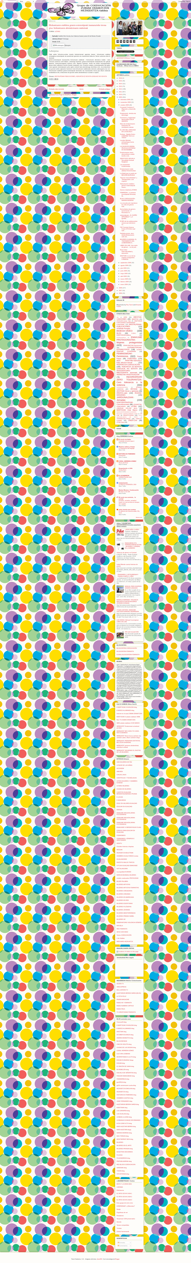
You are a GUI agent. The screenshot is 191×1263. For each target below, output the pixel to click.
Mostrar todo (139, 517)
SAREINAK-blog (122, 1167)
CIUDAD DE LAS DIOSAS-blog (126, 1047)
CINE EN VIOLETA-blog (124, 1044)
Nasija (118, 1209)
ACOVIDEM (120, 768)
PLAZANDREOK (124, 475)
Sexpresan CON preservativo (126, 1219)
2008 (120, 288)
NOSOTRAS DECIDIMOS (125, 1152)
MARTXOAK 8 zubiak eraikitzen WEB (128, 717)
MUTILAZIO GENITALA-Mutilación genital (127, 413)
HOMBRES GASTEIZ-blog (125, 1098)
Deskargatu (67, 45)
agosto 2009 (124, 265)
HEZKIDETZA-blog (122, 1092)
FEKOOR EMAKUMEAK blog (126, 1076)
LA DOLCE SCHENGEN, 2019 (127, 484)
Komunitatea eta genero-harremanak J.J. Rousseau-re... (128, 210)
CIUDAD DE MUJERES (124, 789)
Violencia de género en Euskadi (126, 552)
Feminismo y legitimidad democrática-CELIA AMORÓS (127, 119)
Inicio (81, 89)
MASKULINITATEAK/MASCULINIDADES (126, 412)
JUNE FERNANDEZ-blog (124, 1101)
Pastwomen (122, 455)
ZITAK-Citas (120, 422)
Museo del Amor (123, 463)
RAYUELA (120, 925)
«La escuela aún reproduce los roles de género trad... (128, 204)
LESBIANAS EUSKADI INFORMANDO (128, 1120)
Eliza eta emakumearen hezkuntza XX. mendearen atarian (127, 125)
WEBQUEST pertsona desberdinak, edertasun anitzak (128, 746)
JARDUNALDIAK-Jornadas (125, 398)
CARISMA (120, 1187)
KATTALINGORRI (122, 868)
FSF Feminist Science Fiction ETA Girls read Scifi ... (127, 229)
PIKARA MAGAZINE (123, 999)
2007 (120, 290)
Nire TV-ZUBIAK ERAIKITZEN (126, 720)
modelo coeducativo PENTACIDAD (127, 878)
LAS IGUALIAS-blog (123, 1114)
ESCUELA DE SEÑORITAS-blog (127, 1073)
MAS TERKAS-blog (123, 1136)
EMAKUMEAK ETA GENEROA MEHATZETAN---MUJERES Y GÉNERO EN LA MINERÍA (133, 545)
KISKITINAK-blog (122, 1107)
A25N (125, 317)
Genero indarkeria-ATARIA (128, 190)
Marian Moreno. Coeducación (129, 490)
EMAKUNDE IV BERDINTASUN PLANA (129, 827)
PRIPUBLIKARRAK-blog (124, 1161)
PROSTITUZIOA (128, 415)
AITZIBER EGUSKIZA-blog (125, 1034)
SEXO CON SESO (122, 932)
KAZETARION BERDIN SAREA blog (128, 1104)
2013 (120, 86)
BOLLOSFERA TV (122, 990)
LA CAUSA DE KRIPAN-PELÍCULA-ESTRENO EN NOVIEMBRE (127, 148)
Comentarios (123, 1245)
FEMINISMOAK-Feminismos (125, 354)
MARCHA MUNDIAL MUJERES (126, 875)
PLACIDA (119, 1155)
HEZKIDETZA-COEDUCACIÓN (128, 365)
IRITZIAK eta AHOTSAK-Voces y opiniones (129, 390)
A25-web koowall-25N (132, 632)
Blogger (117, 1259)
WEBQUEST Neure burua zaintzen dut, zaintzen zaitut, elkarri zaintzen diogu (129, 736)
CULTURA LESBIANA (123, 1054)
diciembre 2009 (125, 99)
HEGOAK (119, 849)
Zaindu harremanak (123, 1231)
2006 (120, 293)
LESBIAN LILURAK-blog (124, 1117)
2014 (120, 83)
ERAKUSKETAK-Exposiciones (132, 345)
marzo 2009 (124, 279)
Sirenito (119, 1222)
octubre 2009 (124, 105)
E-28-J (134, 333)
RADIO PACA (121, 1009)
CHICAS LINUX (121, 774)
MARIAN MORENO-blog (124, 1133)
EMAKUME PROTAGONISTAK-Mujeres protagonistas (129, 340)
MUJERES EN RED (123, 900)
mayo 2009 (124, 273)
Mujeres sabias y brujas (127, 447)
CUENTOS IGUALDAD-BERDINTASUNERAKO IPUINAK (127, 793)
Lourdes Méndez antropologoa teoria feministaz (127, 142)
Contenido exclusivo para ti (126, 441)
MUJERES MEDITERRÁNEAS (126, 913)
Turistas (119, 1228)
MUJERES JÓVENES (123, 910)
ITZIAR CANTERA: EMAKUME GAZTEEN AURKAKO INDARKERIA (128, 610)
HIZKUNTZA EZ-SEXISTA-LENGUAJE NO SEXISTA (91, 76)
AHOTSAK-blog (121, 1031)
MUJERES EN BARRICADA (125, 897)
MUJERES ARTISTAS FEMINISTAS (128, 887)
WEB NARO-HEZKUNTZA (125, 941)
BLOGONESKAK (122, 1041)
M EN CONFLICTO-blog (124, 1123)
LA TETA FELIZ (121, 996)
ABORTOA (135, 319)
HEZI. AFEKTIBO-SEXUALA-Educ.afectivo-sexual (129, 362)
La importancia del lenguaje (126, 448)
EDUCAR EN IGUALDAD (124, 806)
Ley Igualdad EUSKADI (124, 872)
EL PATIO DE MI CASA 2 (124, 1196)
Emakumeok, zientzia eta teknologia (128, 114)
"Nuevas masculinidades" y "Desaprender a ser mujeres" (128, 179)
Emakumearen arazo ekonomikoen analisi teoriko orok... (127, 154)
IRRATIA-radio (122, 393)
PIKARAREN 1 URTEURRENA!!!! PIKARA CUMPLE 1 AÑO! (128, 575)
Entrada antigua (104, 89)
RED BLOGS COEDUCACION (126, 1164)
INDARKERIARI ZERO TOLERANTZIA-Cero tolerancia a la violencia (129, 381)
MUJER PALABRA (122, 881)
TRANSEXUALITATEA (123, 418)
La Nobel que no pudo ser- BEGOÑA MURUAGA (128, 174)
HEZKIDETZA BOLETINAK (125, 853)
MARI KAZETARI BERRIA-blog (126, 1126)
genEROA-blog (121, 1082)
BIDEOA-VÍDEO (125, 331)
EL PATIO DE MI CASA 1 (124, 1193)
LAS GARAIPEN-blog (123, 1110)
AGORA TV (120, 983)
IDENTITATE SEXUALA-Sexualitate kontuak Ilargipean (127, 160)
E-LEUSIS (120, 797)
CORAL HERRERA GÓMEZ (127, 461)
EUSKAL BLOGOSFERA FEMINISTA (128, 654)
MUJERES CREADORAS (124, 891)
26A (117, 317)
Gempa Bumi (122, 470)
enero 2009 (124, 284)
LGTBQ (134, 406)
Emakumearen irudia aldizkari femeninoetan (128, 169)
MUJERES (120, 1142)
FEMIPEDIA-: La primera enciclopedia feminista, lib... (128, 194)
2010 (120, 94)
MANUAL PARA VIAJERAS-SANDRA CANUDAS (133, 587)
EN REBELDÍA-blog (123, 1069)
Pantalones (120, 1215)
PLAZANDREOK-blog (123, 1158)
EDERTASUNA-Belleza (124, 335)
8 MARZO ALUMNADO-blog (125, 710)
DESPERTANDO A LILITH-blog (126, 1057)
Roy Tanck (129, 305)
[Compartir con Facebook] (56, 79)
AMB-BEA (120, 771)
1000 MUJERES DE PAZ (124, 762)
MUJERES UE (121, 919)
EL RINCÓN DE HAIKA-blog (125, 1066)
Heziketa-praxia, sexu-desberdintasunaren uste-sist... (127, 235)
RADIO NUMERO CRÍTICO (125, 1006)
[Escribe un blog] (52, 79)
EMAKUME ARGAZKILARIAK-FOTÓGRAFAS (126, 813)
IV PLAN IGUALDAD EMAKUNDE (127, 865)
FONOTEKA (131, 359)
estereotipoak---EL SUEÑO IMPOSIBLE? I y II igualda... (128, 216)
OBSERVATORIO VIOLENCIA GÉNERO (129, 922)
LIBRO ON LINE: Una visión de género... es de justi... (129, 246)
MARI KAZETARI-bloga (124, 1129)
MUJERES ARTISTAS (123, 884)
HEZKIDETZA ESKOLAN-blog (126, 1088)
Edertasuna (120, 1190)
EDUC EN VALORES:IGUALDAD (127, 803)
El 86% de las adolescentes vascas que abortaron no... (128, 222)
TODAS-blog (121, 1171)
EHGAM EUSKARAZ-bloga (125, 1060)
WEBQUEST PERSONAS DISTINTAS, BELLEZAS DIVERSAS (128, 741)
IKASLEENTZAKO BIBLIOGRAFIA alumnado (127, 372)
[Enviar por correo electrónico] (50, 79)
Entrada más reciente (56, 89)
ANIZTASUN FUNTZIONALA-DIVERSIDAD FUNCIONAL (129, 322)
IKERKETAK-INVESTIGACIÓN (128, 375)
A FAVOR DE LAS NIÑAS (124, 765)
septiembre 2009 (126, 262)
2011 (120, 92)
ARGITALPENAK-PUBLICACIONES (64, 76)
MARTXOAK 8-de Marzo (127, 410)
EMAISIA (119, 809)
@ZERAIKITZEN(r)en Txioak (126, 58)
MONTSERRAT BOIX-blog (125, 1139)
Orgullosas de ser (122, 1212)
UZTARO (57, 31)
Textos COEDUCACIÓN (124, 935)
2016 (120, 78)
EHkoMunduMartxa (121, 337)
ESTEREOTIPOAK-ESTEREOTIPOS (129, 349)
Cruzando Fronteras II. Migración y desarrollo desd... (127, 108)
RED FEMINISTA (122, 929)
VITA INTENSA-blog (123, 1174)
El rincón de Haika (125, 439)
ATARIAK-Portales (123, 329)
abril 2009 (123, 276)
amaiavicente (123, 483)
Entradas (122, 1242)
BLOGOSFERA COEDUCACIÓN (127, 648)
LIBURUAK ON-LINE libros (127, 408)
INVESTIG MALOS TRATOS (125, 862)
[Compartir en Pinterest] (57, 79)
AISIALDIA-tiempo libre (124, 321)
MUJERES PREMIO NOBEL (125, 916)
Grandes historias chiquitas (125, 846)
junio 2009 (123, 271)
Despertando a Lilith (126, 468)
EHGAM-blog (121, 1063)
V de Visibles (121, 938)
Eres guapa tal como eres (125, 1203)
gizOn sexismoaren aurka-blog (126, 1085)
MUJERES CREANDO (123, 894)
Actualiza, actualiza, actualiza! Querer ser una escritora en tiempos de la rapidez (129, 502)
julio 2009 (123, 268)
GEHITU (119, 843)
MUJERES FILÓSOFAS (124, 906)
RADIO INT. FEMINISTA (124, 1002)
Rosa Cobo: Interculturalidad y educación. (126, 251)
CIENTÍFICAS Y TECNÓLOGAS (127, 778)
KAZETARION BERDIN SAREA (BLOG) (129, 993)
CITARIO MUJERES (123, 786)
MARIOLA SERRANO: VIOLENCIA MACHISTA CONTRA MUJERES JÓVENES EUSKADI (127, 601)
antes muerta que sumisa (127, 509)
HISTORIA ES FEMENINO (127, 454)
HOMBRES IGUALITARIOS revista (127, 856)
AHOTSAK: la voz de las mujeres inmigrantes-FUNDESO (127, 257)
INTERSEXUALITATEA (122, 387)
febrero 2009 (124, 281)
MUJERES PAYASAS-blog (125, 1148)
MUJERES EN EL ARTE (124, 1145)
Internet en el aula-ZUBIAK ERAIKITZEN (129, 713)
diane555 (99, 1259)
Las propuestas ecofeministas (125, 165)
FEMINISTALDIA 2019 (125, 477)
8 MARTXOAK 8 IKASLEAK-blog (127, 707)
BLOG (119, 333)
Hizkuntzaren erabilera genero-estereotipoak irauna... (127, 185)
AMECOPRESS (121, 987)
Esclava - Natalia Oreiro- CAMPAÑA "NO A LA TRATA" (127, 135)
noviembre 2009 (125, 102)
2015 (120, 81)
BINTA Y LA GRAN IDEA (124, 1184)
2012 (120, 89)
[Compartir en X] (54, 79)
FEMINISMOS (121, 835)
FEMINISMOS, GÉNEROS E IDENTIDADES (125, 839)
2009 (120, 97)
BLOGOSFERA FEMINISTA (125, 651)
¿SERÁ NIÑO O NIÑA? (132, 529)
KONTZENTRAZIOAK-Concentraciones (125, 403)
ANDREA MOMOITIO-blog (125, 1038)
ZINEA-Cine (132, 420)
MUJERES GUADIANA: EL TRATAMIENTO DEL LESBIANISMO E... (128, 241)
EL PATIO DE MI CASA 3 (124, 1200)
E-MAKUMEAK (121, 800)
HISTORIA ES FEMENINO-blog (126, 1095)
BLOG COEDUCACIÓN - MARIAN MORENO (128, 199)
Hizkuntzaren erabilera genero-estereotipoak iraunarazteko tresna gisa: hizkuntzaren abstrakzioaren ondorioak (77, 26)
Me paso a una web (124, 491)
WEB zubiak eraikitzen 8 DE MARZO (128, 723)
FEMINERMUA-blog (123, 1079)
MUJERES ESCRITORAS (125, 903)
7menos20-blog (121, 1022)
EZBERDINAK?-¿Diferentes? (126, 1206)
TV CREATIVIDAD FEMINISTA (126, 1012)
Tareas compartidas (123, 1225)
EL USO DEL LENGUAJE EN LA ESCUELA (128, 130)
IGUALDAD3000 (122, 859)
